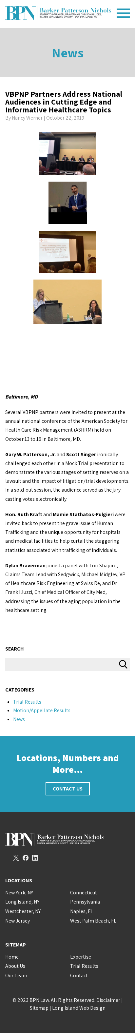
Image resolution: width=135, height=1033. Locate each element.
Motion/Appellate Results (41, 710)
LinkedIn (35, 858)
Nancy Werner (27, 117)
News (68, 52)
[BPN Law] (58, 13)
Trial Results (27, 701)
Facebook (26, 858)
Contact (79, 975)
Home (12, 956)
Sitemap (39, 1007)
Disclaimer (108, 1000)
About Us (15, 966)
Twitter (16, 858)
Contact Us (68, 788)
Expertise (80, 956)
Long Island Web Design (79, 1007)
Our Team (16, 975)
